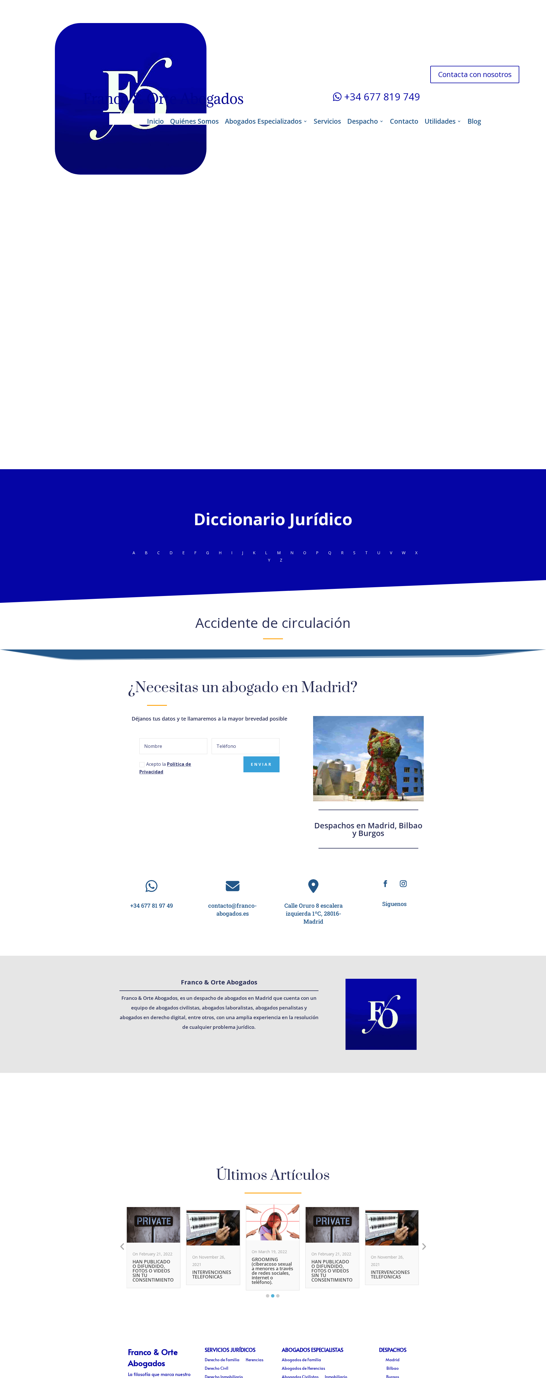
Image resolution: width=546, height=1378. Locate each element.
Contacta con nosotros (475, 74)
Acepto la (165, 768)
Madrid (393, 1360)
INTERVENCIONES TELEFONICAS (211, 1274)
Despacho (362, 121)
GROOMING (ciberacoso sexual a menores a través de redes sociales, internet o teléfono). (272, 1270)
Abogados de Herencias (303, 1368)
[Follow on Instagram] (403, 883)
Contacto (404, 121)
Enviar (261, 764)
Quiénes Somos (194, 121)
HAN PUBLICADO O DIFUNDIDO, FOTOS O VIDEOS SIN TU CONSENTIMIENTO (153, 1271)
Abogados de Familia (301, 1360)
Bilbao (392, 1368)
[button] (267, 1296)
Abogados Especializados (263, 121)
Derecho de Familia (222, 1360)
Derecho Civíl (216, 1368)
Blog (474, 121)
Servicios (327, 121)
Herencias (254, 1360)
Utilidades (440, 121)
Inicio (155, 121)
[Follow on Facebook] (385, 883)
